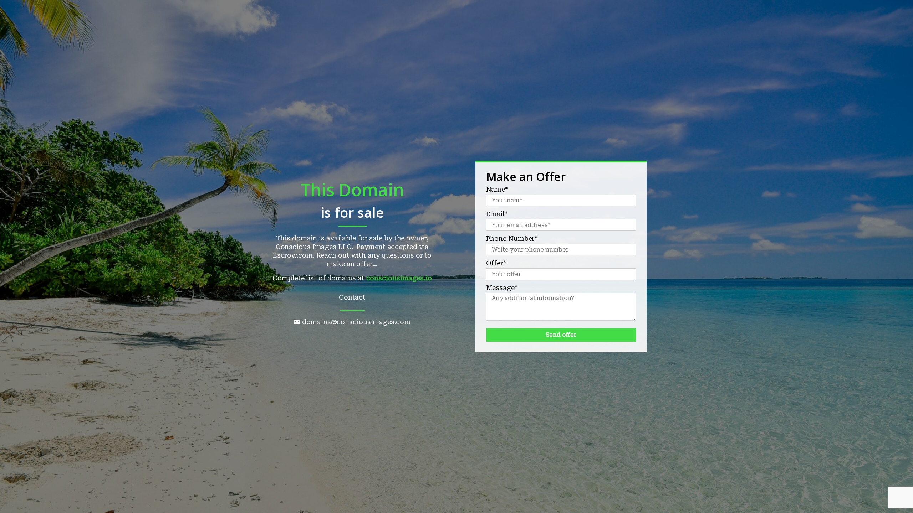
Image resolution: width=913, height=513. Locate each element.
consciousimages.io (399, 278)
